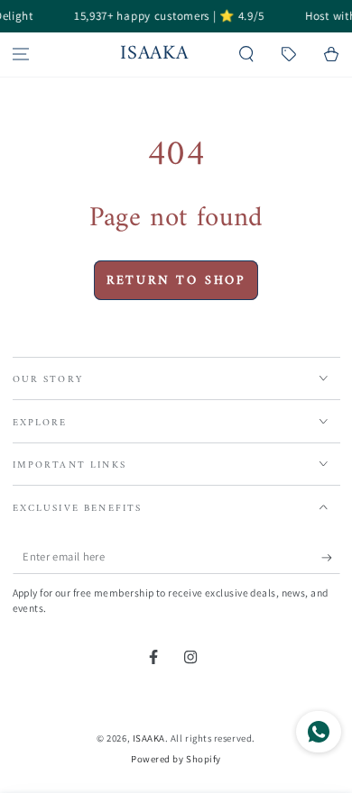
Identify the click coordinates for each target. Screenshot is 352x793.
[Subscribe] (330, 558)
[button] (247, 54)
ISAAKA (149, 738)
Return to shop (176, 280)
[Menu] (21, 54)
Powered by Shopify (176, 758)
